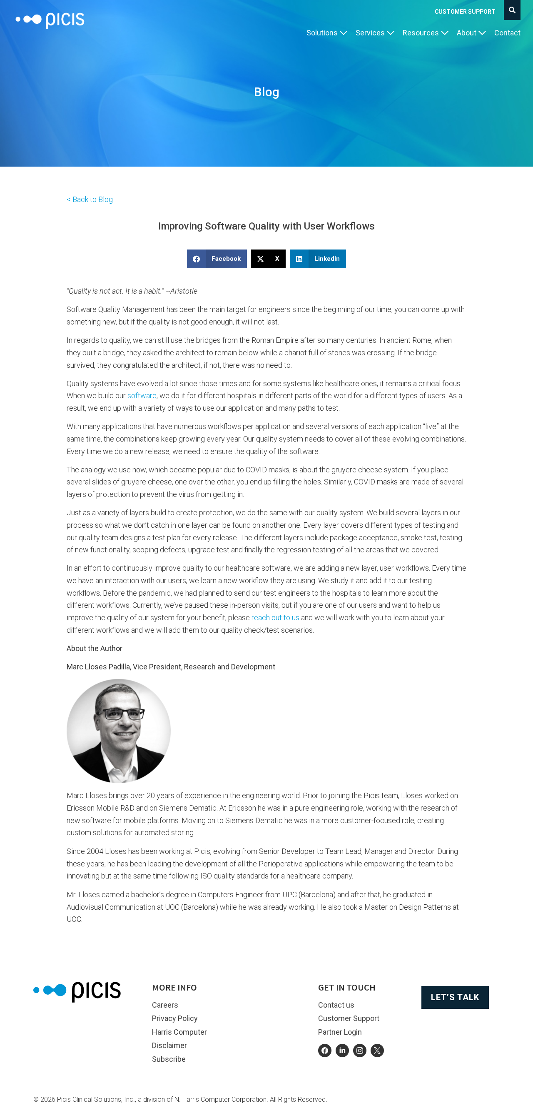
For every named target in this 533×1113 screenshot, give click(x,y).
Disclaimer (169, 1045)
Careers (165, 1005)
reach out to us (275, 617)
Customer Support (465, 11)
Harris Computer (179, 1032)
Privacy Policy (175, 1018)
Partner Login (340, 1032)
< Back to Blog (90, 199)
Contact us (336, 1005)
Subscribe (169, 1059)
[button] (326, 33)
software (142, 395)
